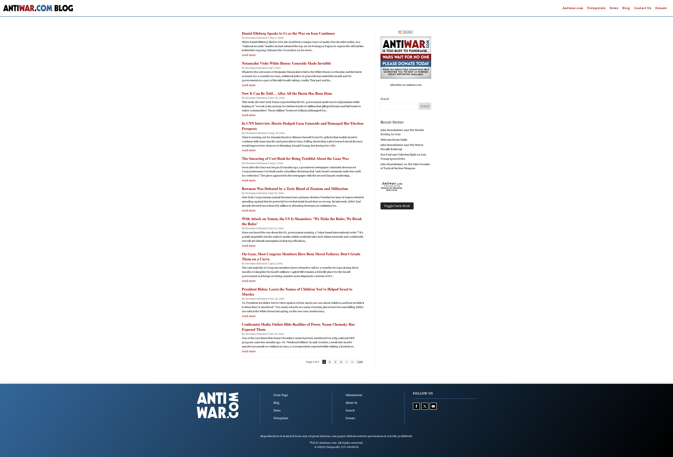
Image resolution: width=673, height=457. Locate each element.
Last (359, 361)
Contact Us (642, 8)
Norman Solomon (256, 37)
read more (249, 55)
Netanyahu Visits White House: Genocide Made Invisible (286, 63)
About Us (351, 402)
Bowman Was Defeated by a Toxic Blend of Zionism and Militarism (295, 188)
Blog (626, 8)
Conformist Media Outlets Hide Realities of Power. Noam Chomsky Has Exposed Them (298, 327)
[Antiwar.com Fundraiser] (405, 77)
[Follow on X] (424, 406)
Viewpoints (596, 8)
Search (350, 410)
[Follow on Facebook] (416, 406)
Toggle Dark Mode (397, 206)
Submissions (354, 395)
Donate (661, 8)
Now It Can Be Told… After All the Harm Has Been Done (287, 93)
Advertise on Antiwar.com (406, 84)
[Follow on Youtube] (433, 406)
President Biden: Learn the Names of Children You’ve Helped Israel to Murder (297, 291)
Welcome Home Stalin (393, 139)
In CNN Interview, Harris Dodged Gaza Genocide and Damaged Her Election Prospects (302, 126)
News (614, 8)
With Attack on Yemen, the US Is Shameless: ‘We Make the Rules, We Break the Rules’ (302, 221)
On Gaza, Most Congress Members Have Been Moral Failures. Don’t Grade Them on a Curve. (301, 256)
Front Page (280, 395)
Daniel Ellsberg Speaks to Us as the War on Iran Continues (288, 33)
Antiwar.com (573, 8)
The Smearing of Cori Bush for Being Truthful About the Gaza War (295, 158)
